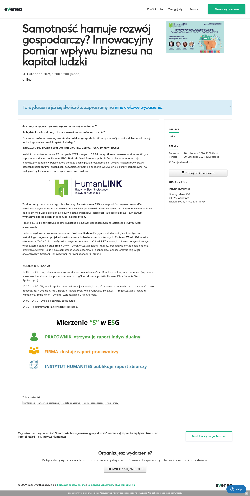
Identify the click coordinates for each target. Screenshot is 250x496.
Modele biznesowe (70, 402)
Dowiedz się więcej (125, 469)
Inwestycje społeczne (48, 402)
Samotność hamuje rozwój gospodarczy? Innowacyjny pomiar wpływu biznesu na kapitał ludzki (88, 45)
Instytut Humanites (179, 188)
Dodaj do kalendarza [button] (181, 162)
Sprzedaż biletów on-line (71, 484)
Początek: (174, 153)
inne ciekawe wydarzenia (138, 107)
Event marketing (125, 484)
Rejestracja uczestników (100, 484)
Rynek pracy (112, 402)
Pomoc (194, 9)
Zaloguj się (175, 9)
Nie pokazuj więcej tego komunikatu (165, 493)
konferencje (29, 402)
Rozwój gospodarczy (93, 402)
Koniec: (173, 156)
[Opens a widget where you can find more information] (236, 489)
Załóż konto (155, 9)
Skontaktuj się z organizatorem (208, 436)
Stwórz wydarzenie (226, 9)
